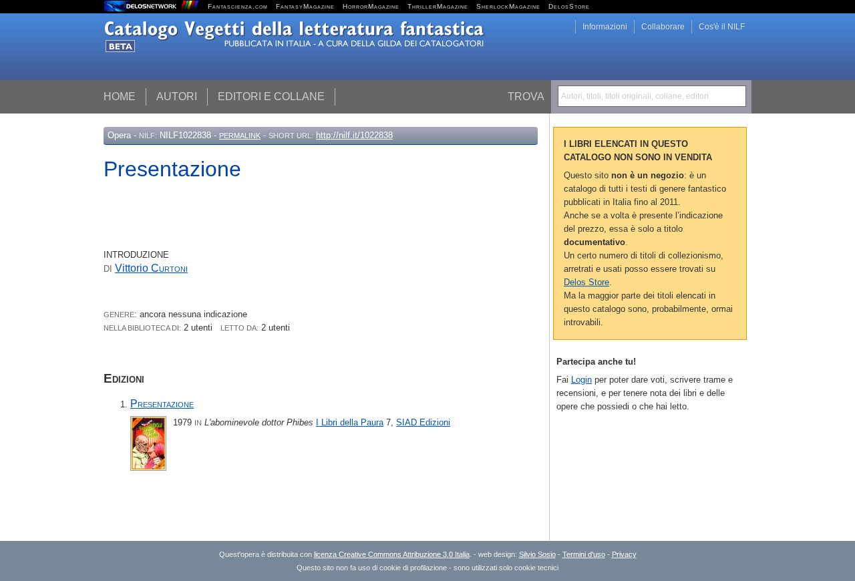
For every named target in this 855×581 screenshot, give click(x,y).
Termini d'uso (583, 554)
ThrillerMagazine (437, 6)
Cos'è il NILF (722, 26)
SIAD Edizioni (423, 422)
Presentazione (162, 403)
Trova (526, 96)
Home (120, 96)
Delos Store (586, 282)
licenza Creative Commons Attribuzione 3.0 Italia (392, 554)
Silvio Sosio (537, 554)
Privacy (624, 554)
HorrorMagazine (371, 6)
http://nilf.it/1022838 (354, 135)
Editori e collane (271, 96)
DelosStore (569, 6)
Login (581, 380)
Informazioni (604, 26)
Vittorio (151, 268)
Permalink (240, 136)
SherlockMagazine (508, 6)
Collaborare (663, 26)
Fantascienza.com (238, 6)
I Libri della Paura (349, 422)
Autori (176, 96)
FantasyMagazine (305, 6)
